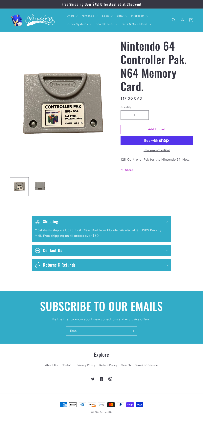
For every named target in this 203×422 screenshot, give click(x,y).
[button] (72, 16)
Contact (67, 365)
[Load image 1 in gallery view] (19, 186)
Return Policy (108, 365)
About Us (51, 365)
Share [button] (129, 170)
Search (126, 365)
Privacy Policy (86, 365)
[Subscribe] (132, 331)
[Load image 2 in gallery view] (40, 186)
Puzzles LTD (106, 412)
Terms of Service (146, 365)
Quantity (126, 107)
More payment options (157, 150)
